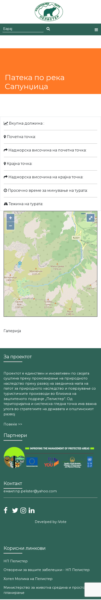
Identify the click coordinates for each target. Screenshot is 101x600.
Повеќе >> (13, 424)
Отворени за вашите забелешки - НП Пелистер (47, 570)
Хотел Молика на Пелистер (28, 579)
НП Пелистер (16, 561)
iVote (61, 522)
